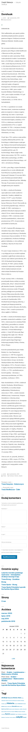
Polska (4, 475)
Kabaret (24, 703)
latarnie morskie (12, 709)
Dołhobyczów (14, 700)
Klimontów (10, 706)
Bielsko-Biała (17, 698)
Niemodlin (25, 709)
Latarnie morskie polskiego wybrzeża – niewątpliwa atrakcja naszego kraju (12, 575)
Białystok (10, 697)
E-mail (3, 534)
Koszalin (14, 706)
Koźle (18, 706)
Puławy (16, 711)
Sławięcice (3, 717)
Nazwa (3, 526)
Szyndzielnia (24, 714)
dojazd (7, 700)
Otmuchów (9, 711)
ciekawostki (3, 700)
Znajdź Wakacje (7, 2)
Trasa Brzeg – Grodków (10, 579)
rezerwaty (3, 714)
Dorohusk (11, 475)
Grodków (3, 703)
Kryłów (21, 706)
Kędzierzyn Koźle (5, 709)
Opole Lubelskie (4, 711)
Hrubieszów (20, 703)
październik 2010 (8, 621)
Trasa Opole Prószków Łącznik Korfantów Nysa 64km (13, 588)
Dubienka (19, 700)
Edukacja (22, 700)
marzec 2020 (6, 613)
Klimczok (6, 706)
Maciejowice (17, 709)
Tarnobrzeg (7, 717)
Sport (17, 714)
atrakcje (4, 698)
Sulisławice (20, 714)
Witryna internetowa (6, 542)
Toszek (11, 717)
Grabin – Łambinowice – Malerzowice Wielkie (13, 673)
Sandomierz (12, 714)
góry (5, 703)
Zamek (24, 717)
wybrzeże (14, 717)
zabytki (20, 475)
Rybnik (7, 714)
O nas (3, 601)
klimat (2, 706)
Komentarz (4, 508)
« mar (13, 658)
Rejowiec (23, 711)
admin (4, 18)
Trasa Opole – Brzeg (9, 585)
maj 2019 (5, 619)
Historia (16, 475)
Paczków (12, 711)
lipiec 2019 (5, 616)
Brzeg (3, 582)
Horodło (15, 703)
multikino (21, 709)
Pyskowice (20, 711)
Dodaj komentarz (7, 19)
